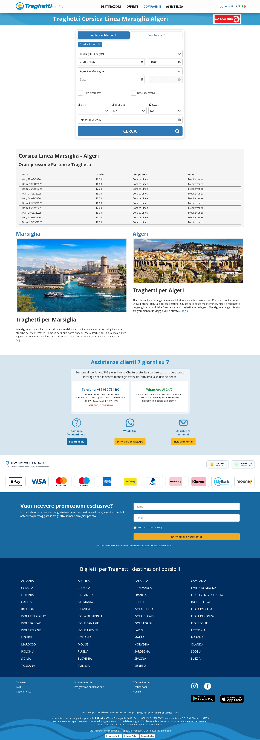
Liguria (27, 637)
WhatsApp (130, 431)
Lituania (85, 637)
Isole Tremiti (88, 630)
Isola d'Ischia (201, 609)
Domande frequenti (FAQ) (76, 432)
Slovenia (85, 658)
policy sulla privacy (154, 527)
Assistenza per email (183, 432)
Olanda (197, 644)
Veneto (140, 666)
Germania (85, 602)
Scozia (196, 651)
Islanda (84, 609)
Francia (140, 595)
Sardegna (142, 651)
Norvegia (141, 644)
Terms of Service (159, 545)
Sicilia (26, 658)
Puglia (83, 651)
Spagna (140, 658)
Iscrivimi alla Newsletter (186, 536)
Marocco (28, 644)
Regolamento (23, 691)
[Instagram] (196, 686)
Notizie (137, 691)
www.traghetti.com (39, 6)
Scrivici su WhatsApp (130, 441)
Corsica (27, 588)
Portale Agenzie (83, 682)
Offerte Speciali (141, 682)
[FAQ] (77, 424)
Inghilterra (200, 602)
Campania (198, 581)
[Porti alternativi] (80, 93)
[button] (174, 7)
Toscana (28, 666)
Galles (26, 602)
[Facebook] (207, 686)
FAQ (18, 687)
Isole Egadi (143, 623)
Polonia (27, 651)
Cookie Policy (147, 736)
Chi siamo (21, 682)
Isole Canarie (88, 623)
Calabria (141, 581)
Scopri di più (76, 441)
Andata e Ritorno (102, 35)
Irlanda (27, 609)
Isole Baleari (31, 623)
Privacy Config (113, 736)
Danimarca (143, 588)
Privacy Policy (143, 712)
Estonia (27, 595)
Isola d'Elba (143, 609)
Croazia (84, 588)
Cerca (130, 131)
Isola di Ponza (202, 616)
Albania (27, 581)
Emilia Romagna (203, 588)
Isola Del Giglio (33, 616)
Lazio (138, 630)
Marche (197, 637)
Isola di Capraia (90, 616)
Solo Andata (155, 35)
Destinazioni (140, 687)
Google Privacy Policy (140, 545)
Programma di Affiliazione (89, 687)
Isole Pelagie (31, 630)
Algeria (84, 581)
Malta (139, 637)
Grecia (139, 602)
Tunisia (84, 666)
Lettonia (198, 630)
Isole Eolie (199, 623)
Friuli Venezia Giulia (207, 595)
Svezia (196, 658)
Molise (83, 644)
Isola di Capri (144, 616)
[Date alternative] (133, 93)
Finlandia (85, 595)
